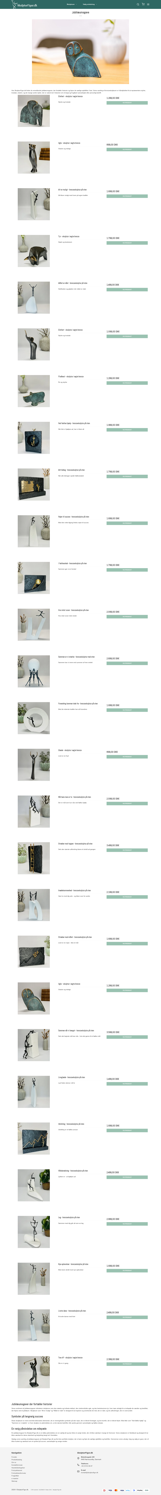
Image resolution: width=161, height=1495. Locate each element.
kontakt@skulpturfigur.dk (89, 1472)
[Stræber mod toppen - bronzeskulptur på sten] (34, 864)
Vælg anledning (89, 4)
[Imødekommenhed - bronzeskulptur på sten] (34, 911)
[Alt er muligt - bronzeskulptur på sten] (34, 210)
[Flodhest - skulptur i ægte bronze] (34, 397)
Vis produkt (127, 103)
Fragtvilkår (15, 1476)
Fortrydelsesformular (19, 1473)
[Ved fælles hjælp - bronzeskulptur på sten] (34, 444)
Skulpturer (71, 4)
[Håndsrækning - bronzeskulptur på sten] (34, 1191)
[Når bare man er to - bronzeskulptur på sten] (34, 818)
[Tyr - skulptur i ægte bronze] (34, 257)
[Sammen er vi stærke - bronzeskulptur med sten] (34, 677)
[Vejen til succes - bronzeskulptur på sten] (34, 537)
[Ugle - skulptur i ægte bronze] (34, 164)
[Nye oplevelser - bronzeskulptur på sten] (34, 1285)
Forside (14, 1457)
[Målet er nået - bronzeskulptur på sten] (34, 304)
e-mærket (15, 1478)
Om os (14, 1462)
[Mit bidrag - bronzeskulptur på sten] (34, 490)
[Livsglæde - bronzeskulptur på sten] (34, 1098)
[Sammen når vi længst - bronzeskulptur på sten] (34, 1051)
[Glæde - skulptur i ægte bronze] (34, 771)
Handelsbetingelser (18, 1468)
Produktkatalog (17, 1459)
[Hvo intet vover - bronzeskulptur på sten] (34, 631)
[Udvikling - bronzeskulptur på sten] (34, 1144)
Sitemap (14, 1481)
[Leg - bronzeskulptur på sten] (34, 1238)
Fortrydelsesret (17, 1470)
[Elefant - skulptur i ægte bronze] (34, 117)
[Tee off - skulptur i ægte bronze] (34, 1378)
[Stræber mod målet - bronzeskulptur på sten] (34, 958)
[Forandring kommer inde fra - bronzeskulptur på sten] (34, 724)
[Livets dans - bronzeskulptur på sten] (34, 1331)
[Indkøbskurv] (143, 4)
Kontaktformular (17, 1465)
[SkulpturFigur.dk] (24, 4)
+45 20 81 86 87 (86, 1466)
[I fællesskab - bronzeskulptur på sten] (34, 584)
